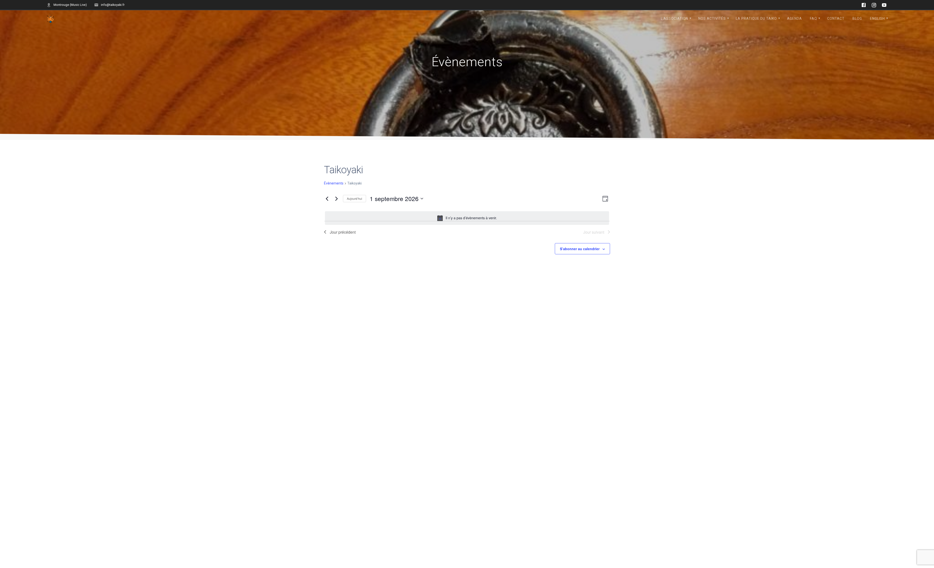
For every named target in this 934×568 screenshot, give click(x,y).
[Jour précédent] (327, 199)
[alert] (467, 218)
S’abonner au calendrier (580, 248)
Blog (857, 18)
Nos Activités (712, 18)
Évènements (333, 183)
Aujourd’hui (354, 198)
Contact (835, 18)
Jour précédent (343, 232)
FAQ (813, 18)
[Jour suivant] (336, 199)
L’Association (674, 18)
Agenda (794, 18)
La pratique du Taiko (756, 18)
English (877, 18)
